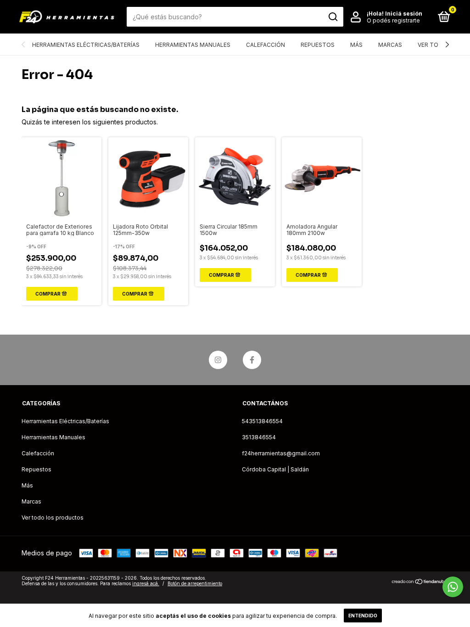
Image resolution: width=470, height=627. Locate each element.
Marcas (390, 44)
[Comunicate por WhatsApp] (452, 587)
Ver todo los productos (53, 517)
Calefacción (265, 44)
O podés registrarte (393, 20)
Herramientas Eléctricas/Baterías (86, 44)
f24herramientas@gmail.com (281, 453)
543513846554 (262, 421)
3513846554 (259, 437)
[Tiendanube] (419, 582)
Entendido (362, 615)
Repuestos (318, 44)
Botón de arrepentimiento (195, 583)
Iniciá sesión (403, 13)
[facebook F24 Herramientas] (252, 360)
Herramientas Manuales (192, 44)
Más (356, 44)
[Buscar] (332, 17)
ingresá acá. (145, 583)
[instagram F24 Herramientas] (218, 360)
